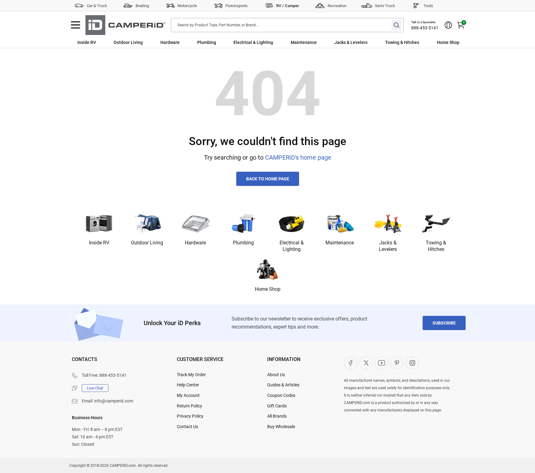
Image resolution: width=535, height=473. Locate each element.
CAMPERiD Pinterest (396, 362)
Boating (142, 5)
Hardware (170, 42)
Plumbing (206, 42)
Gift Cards (277, 405)
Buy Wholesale (281, 426)
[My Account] (448, 25)
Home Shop (448, 42)
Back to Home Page (267, 178)
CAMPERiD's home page (298, 157)
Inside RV (86, 42)
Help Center (188, 384)
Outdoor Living (128, 42)
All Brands (277, 416)
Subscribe (444, 322)
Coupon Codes (281, 395)
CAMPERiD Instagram (412, 362)
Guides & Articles (283, 384)
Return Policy (189, 405)
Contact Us (187, 426)
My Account (188, 395)
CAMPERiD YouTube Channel (381, 362)
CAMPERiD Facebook (350, 362)
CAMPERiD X (365, 362)
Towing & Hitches (402, 42)
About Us (276, 374)
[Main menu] (75, 25)
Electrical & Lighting (253, 42)
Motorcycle (187, 5)
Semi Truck (385, 5)
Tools (428, 5)
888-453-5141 (424, 27)
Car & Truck (97, 5)
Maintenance (304, 42)
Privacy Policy (190, 416)
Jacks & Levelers (351, 42)
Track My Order (191, 374)
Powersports (236, 5)
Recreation (337, 5)
